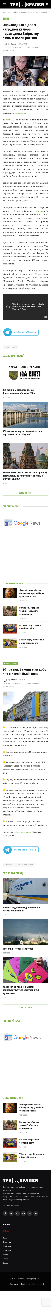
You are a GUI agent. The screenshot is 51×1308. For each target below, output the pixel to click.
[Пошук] (47, 4)
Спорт (5, 1258)
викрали (40, 210)
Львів (5, 1238)
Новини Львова (10, 663)
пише (8, 119)
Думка (5, 1263)
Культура (7, 1242)
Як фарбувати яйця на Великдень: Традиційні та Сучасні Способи (31, 593)
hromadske (20, 112)
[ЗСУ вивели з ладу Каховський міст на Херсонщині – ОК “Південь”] (25, 415)
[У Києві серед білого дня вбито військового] (10, 643)
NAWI (39, 1278)
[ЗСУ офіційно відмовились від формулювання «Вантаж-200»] (25, 373)
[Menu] (4, 4)
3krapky (13, 44)
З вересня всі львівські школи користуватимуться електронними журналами (21, 990)
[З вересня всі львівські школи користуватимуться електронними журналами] (25, 970)
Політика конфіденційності (32, 1284)
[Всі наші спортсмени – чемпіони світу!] (10, 629)
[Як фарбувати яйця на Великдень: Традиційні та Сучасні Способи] (10, 593)
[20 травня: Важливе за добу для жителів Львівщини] (25, 706)
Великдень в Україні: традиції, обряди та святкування (29, 611)
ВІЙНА (6, 19)
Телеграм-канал (23, 831)
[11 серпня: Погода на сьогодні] (25, 932)
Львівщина (8, 865)
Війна (6, 347)
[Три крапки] (27, 4)
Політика (7, 1246)
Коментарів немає (33, 47)
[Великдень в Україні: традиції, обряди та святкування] (10, 611)
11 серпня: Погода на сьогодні (18, 948)
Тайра (14, 347)
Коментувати (25, 493)
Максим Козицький (25, 865)
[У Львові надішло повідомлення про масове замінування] (25, 891)
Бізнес (5, 1254)
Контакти (14, 1284)
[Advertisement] (25, 558)
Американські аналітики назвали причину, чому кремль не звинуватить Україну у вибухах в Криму (25, 475)
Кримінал (7, 1250)
